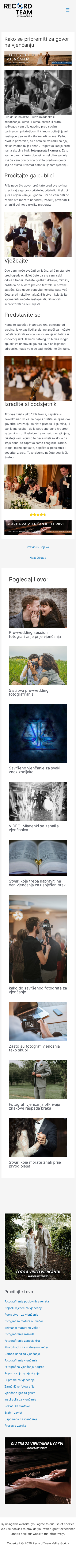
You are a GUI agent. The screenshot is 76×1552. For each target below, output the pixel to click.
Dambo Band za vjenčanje (22, 1354)
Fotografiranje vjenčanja (20, 1360)
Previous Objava (38, 547)
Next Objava (38, 557)
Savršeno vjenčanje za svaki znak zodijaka (34, 770)
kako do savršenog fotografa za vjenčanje (38, 990)
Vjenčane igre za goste (19, 1393)
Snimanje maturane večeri (22, 1327)
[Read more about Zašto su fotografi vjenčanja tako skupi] (38, 1021)
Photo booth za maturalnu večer (26, 1347)
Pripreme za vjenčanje (19, 1380)
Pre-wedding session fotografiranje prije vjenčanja (35, 634)
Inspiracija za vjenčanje (20, 1399)
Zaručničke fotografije (19, 1386)
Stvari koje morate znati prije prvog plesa (35, 1164)
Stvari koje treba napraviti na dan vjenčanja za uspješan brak (37, 883)
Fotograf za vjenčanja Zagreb (24, 1366)
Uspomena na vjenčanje (20, 1419)
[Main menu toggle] (67, 10)
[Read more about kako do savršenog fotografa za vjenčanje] (38, 938)
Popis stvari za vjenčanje (21, 1314)
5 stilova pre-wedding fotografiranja (29, 692)
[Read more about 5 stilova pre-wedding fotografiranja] (38, 665)
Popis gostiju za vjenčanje (21, 1373)
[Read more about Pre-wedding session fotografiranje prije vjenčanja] (38, 607)
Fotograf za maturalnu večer (23, 1321)
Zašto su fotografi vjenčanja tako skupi (34, 1048)
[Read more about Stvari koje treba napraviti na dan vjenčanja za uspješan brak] (38, 857)
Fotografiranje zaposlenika (22, 1340)
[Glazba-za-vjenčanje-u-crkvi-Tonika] (38, 527)
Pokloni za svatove (17, 1406)
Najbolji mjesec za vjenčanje (23, 1308)
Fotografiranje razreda (19, 1334)
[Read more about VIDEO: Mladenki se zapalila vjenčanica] (38, 801)
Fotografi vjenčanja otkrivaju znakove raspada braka (34, 1106)
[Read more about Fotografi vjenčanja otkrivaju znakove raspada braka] (38, 1079)
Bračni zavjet (13, 1412)
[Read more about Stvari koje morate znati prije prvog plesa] (38, 1137)
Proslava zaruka (15, 1425)
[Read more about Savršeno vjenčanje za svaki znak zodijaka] (38, 733)
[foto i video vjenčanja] (38, 58)
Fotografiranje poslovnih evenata (26, 1301)
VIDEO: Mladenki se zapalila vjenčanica (34, 828)
